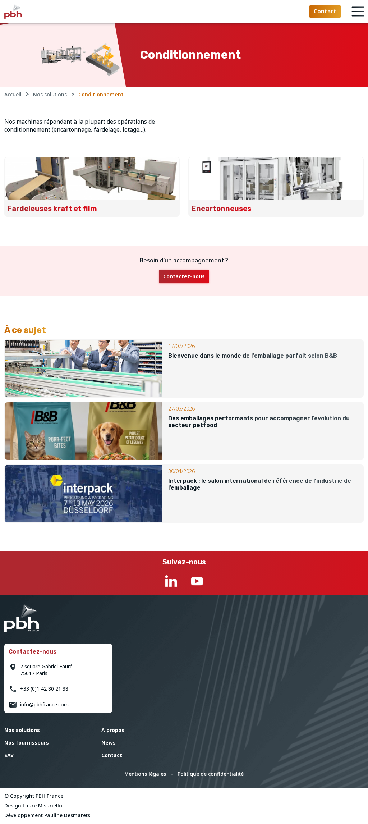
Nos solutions (50, 94)
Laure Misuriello (42, 805)
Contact (111, 755)
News (108, 742)
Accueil (13, 94)
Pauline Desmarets (67, 815)
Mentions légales (145, 773)
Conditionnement (101, 94)
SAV (9, 755)
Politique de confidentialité (211, 773)
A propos (112, 730)
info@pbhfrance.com (44, 704)
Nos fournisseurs (26, 742)
